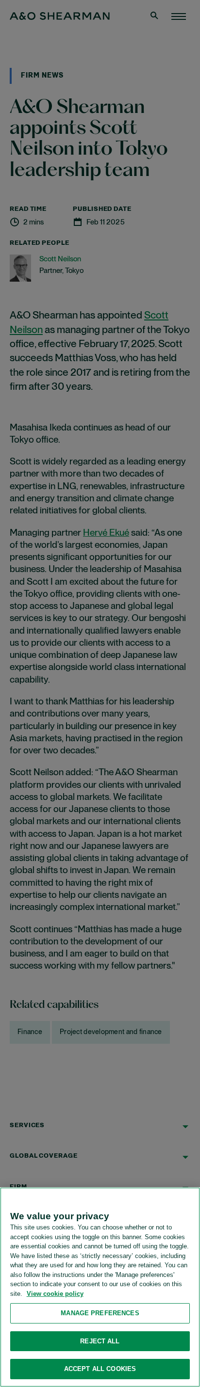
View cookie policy (55, 1293)
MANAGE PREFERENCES (100, 1313)
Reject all (99, 1341)
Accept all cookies (100, 1368)
